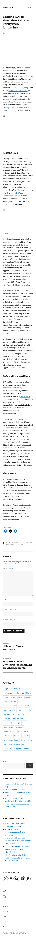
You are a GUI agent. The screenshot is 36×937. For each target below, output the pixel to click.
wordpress (17, 749)
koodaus (22, 702)
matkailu (27, 710)
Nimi (5, 600)
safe (22, 545)
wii (23, 744)
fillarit (28, 693)
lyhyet (26, 706)
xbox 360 (27, 749)
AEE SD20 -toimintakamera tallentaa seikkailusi (15, 832)
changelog (8, 693)
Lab (4, 917)
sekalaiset (20, 727)
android (13, 689)
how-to (28, 697)
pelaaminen (22, 719)
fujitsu (13, 697)
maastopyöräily (10, 710)
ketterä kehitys (9, 545)
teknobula (8, 736)
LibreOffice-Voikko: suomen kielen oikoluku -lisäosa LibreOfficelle (18, 841)
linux (6, 706)
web (5, 744)
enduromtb (19, 693)
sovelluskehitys (10, 732)
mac (20, 710)
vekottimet (13, 740)
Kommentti (8, 569)
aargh (6, 689)
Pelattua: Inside (11, 807)
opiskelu (29, 542)
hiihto (20, 697)
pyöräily (18, 723)
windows (7, 749)
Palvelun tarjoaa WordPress (18, 933)
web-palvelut (14, 744)
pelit (5, 723)
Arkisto (5, 912)
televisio (17, 736)
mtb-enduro (9, 714)
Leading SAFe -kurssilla (12, 108)
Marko (8, 542)
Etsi (4, 762)
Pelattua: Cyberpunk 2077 (15, 790)
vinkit (30, 740)
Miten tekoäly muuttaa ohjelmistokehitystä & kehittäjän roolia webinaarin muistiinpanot (18, 801)
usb (5, 740)
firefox (6, 697)
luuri (20, 706)
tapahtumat (23, 732)
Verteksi (8, 7)
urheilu (26, 736)
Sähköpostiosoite (11, 610)
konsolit (13, 702)
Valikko (28, 7)
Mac (4, 922)
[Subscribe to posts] (4, 897)
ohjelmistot (20, 714)
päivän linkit (8, 727)
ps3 (11, 723)
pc (14, 719)
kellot (6, 702)
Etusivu (6, 906)
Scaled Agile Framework (18, 90)
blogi (21, 689)
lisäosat (13, 706)
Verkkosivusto (9, 620)
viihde (22, 740)
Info (4, 927)
